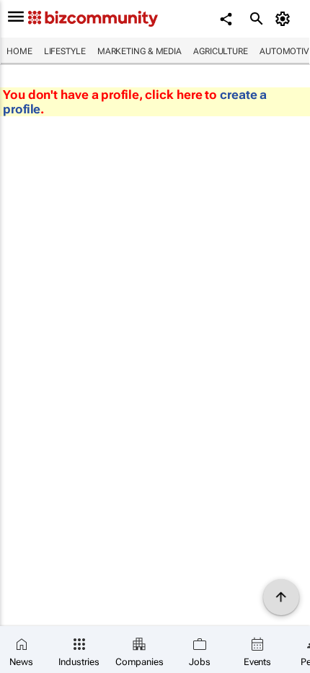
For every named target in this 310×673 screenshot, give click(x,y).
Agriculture (220, 51)
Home (19, 51)
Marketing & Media (139, 51)
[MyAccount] (285, 19)
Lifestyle (65, 51)
